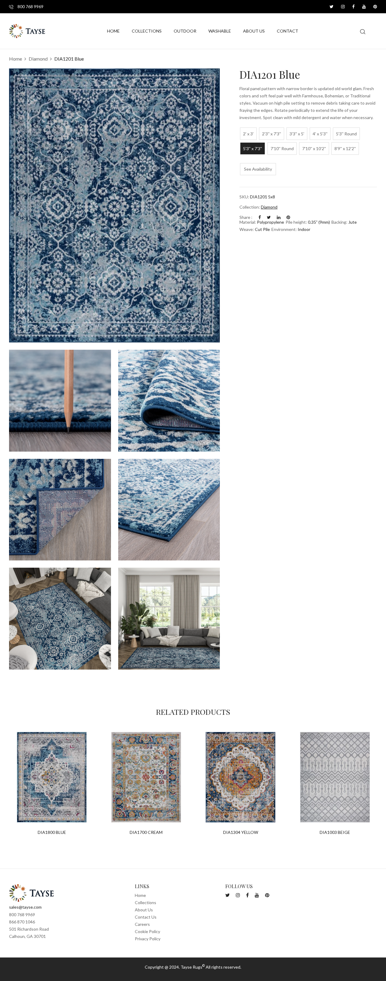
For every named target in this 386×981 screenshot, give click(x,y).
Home (15, 59)
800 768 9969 (30, 6)
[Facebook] (259, 217)
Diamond (38, 59)
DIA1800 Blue (52, 832)
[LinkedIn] (278, 217)
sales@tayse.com (25, 907)
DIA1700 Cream (146, 832)
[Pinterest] (288, 217)
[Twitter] (269, 217)
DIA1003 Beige (335, 832)
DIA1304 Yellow (240, 832)
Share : (245, 217)
